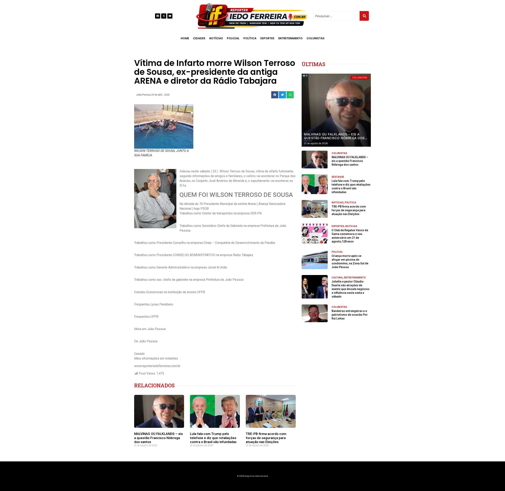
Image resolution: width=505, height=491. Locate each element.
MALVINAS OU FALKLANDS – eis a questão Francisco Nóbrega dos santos (158, 438)
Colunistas (316, 38)
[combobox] (337, 16)
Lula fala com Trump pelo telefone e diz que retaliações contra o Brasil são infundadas (213, 438)
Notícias (216, 38)
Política (249, 38)
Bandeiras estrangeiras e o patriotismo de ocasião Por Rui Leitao (350, 314)
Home (185, 38)
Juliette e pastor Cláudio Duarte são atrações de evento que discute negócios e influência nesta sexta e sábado (350, 289)
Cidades (199, 38)
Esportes (267, 38)
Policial (233, 38)
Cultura (337, 277)
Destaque (338, 177)
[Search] (364, 16)
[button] (274, 94)
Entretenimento (290, 38)
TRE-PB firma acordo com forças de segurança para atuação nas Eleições (266, 438)
